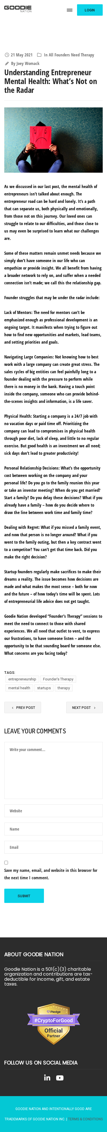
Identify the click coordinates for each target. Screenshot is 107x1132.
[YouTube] (60, 1079)
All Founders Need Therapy (71, 55)
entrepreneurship (22, 679)
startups (44, 688)
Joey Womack (28, 63)
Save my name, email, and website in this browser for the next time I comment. (50, 873)
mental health (19, 688)
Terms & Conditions (85, 1119)
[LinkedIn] (47, 1079)
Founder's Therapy (58, 679)
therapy (64, 688)
